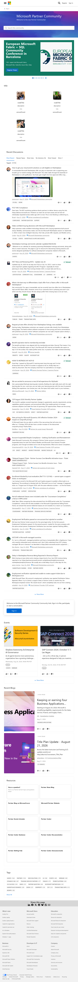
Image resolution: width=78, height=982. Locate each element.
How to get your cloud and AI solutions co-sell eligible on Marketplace (36, 168)
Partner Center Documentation (51, 835)
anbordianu (40, 758)
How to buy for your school (57, 927)
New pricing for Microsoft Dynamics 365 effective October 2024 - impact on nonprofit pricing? (35, 418)
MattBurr (15, 429)
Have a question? (14, 787)
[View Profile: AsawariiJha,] (8, 401)
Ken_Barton (15, 547)
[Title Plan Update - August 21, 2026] (19, 753)
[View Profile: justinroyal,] (8, 169)
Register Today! (12, 70)
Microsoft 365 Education (57, 924)
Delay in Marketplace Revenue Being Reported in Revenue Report (35, 555)
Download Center (31, 917)
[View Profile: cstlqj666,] (8, 575)
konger (14, 271)
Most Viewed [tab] (52, 158)
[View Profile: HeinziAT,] (8, 344)
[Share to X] (36, 905)
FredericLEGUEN (17, 488)
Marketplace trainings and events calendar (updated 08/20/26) (34, 244)
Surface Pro (5, 914)
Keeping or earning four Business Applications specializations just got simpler (52, 701)
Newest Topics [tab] (20, 158)
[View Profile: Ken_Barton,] (8, 539)
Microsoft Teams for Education (58, 920)
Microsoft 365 (5, 956)
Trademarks (48, 977)
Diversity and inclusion (56, 962)
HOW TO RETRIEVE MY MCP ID (23, 361)
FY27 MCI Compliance (20, 208)
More (59, 158)
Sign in (14, 611)
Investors (53, 959)
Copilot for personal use (8, 927)
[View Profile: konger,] (8, 263)
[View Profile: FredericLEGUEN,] (8, 478)
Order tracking (30, 927)
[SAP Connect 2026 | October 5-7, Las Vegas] (57, 636)
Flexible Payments (31, 937)
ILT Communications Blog (53, 758)
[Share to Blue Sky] (42, 905)
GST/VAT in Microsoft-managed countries (26, 537)
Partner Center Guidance (16, 835)
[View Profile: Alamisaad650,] (8, 498)
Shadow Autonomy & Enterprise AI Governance (20, 651)
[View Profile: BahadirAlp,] (8, 521)
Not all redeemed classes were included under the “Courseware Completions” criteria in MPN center (39, 497)
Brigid (14, 217)
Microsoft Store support (32, 920)
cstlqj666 (15, 585)
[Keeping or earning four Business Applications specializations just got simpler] (19, 711)
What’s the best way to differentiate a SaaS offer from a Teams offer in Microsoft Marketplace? (40, 283)
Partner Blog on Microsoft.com (19, 803)
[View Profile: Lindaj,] (8, 227)
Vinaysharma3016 (17, 447)
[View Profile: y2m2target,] (8, 362)
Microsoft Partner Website (50, 803)
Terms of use (40, 977)
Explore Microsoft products (9, 933)
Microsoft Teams (6, 962)
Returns (29, 924)
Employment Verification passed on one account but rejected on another (37, 519)
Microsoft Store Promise (33, 933)
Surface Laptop (6, 917)
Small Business (6, 969)
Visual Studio (30, 969)
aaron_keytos (16, 565)
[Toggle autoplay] (46, 78)
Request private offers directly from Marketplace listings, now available (37, 325)
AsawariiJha (15, 409)
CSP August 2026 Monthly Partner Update (27, 399)
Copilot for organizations (8, 924)
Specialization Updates (47, 716)
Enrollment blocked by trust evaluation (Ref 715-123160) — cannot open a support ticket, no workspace (41, 477)
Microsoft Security (6, 949)
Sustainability (54, 969)
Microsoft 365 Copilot (7, 965)
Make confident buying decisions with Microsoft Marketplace (33, 226)
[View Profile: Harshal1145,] (8, 460)
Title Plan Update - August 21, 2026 (53, 743)
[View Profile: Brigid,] (8, 209)
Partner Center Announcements (52, 851)
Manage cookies (30, 977)
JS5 (38, 716)
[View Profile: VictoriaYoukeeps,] (8, 284)
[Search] (59, 3)
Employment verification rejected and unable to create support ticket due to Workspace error (38, 574)
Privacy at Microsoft (56, 956)
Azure (28, 946)
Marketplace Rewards (32, 965)
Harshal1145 (16, 468)
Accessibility (54, 965)
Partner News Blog (47, 787)
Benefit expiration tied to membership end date (28, 343)
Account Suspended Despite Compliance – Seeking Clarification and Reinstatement (41, 438)
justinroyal (15, 199)
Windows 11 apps (6, 937)
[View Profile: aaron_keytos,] (8, 557)
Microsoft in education (56, 914)
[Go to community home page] (9, 3)
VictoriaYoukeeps (17, 316)
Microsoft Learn (30, 952)
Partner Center (46, 819)
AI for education (55, 937)
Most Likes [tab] (30, 158)
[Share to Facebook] (32, 905)
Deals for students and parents (58, 933)
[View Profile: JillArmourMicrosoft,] (8, 383)
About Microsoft (55, 949)
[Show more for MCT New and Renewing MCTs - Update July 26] (54, 274)
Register (64, 3)
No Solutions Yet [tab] (41, 158)
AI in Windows (5, 930)
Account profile (30, 914)
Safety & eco (56, 977)
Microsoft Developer (32, 949)
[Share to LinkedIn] (29, 905)
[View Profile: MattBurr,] (8, 419)
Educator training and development (59, 930)
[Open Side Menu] (5, 3)
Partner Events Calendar (16, 819)
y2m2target (15, 370)
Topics (7, 8)
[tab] (33, 78)
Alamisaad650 (16, 508)
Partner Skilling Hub (15, 851)
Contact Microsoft (13, 977)
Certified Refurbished (32, 930)
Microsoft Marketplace (32, 962)
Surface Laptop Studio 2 (8, 920)
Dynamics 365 (5, 952)
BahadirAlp (15, 529)
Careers (53, 946)
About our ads (5, 979)
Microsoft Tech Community (33, 959)
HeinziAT (14, 352)
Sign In (71, 3)
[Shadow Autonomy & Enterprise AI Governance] (21, 636)
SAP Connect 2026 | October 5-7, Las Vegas (56, 651)
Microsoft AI (5, 946)
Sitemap (4, 977)
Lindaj (14, 235)
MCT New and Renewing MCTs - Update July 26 (29, 262)
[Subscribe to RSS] (46, 905)
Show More (40, 594)
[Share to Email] (49, 905)
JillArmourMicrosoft (18, 391)
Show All (9, 895)
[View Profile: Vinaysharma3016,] (8, 439)
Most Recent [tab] (10, 158)
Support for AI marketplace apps (35, 956)
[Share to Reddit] (39, 905)
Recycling (64, 977)
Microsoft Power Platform (8, 959)
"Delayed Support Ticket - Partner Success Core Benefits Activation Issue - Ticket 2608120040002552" (40, 459)
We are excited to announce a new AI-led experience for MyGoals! (35, 381)
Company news (54, 952)
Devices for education (56, 917)
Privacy (22, 977)
